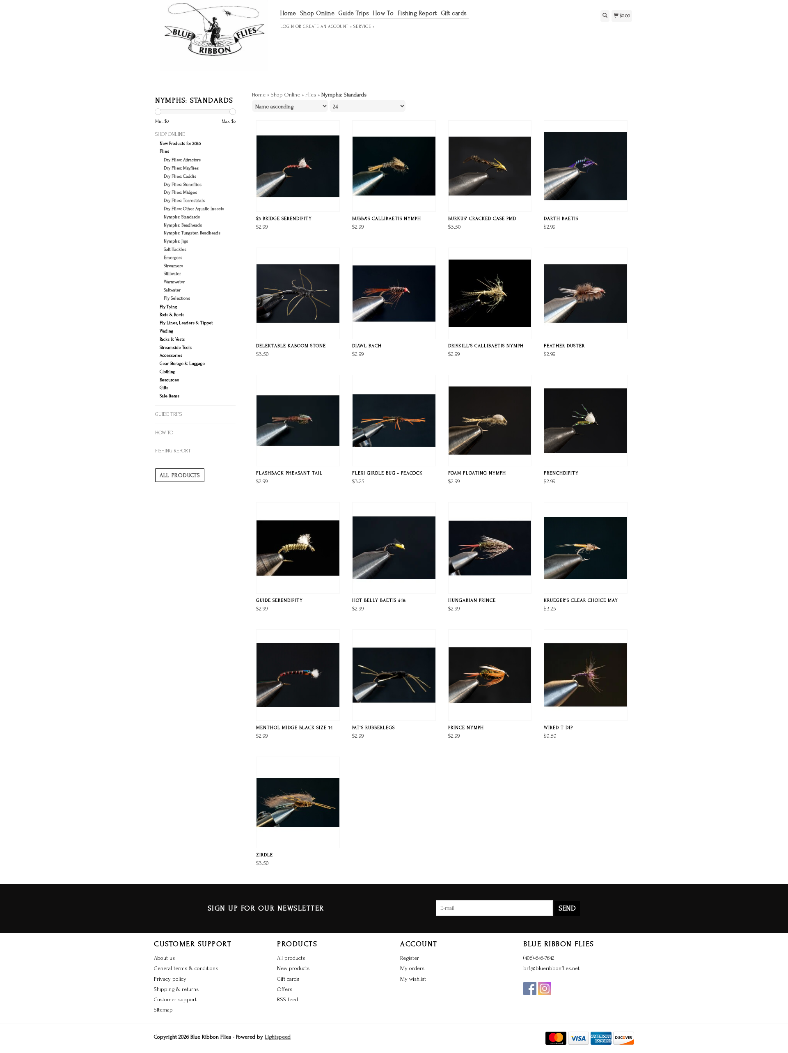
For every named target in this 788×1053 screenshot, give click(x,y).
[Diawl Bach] (394, 293)
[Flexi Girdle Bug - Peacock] (394, 420)
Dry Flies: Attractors (182, 160)
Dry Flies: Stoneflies (183, 184)
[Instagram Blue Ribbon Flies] (544, 988)
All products (180, 475)
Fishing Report (417, 13)
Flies (164, 151)
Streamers (173, 266)
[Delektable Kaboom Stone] (298, 293)
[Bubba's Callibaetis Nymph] (394, 166)
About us (164, 958)
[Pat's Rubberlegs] (394, 675)
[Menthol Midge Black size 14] (298, 675)
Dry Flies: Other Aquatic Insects (194, 208)
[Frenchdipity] (585, 420)
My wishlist (413, 979)
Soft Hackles (175, 249)
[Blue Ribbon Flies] (214, 39)
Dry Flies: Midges (180, 192)
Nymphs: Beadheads (183, 225)
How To (383, 13)
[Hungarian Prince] (490, 547)
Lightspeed (278, 1037)
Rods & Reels (172, 314)
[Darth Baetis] (585, 166)
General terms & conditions (186, 968)
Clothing (167, 371)
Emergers (173, 257)
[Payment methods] (556, 1038)
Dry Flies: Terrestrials (184, 200)
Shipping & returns (176, 989)
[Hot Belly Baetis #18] (394, 547)
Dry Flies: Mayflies (181, 168)
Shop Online (317, 13)
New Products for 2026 (180, 143)
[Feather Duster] (585, 293)
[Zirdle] (298, 802)
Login (287, 26)
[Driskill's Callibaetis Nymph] (490, 293)
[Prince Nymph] (490, 675)
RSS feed (287, 999)
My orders (412, 968)
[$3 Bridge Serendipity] (298, 166)
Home (288, 13)
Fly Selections (177, 298)
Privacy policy (170, 979)
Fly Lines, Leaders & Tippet (186, 323)
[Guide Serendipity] (298, 547)
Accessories (171, 355)
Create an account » (327, 26)
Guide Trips (353, 13)
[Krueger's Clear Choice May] (585, 547)
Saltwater (172, 290)
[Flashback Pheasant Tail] (298, 420)
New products (293, 968)
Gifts (164, 387)
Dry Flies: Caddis (180, 176)
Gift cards (454, 13)
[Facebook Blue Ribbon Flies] (529, 988)
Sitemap (163, 1010)
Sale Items (169, 396)
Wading (166, 331)
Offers (284, 989)
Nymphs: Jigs (176, 241)
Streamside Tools (176, 347)
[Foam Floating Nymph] (490, 420)
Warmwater (174, 282)
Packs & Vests (172, 339)
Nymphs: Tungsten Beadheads (192, 233)
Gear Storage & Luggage (182, 363)
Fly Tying (168, 307)
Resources (169, 380)
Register (409, 958)
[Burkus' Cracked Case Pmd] (490, 166)
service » (363, 26)
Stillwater (172, 273)
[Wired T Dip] (585, 675)
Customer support (175, 999)
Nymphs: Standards (182, 217)
